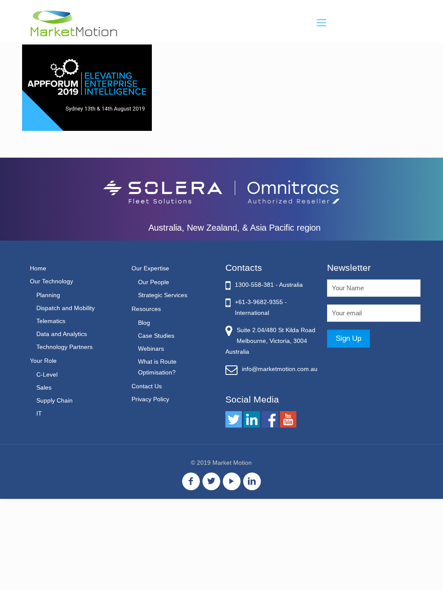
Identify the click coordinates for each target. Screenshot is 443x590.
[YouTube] (232, 481)
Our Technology (51, 281)
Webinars (151, 348)
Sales (43, 387)
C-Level (47, 374)
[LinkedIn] (252, 481)
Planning (48, 295)
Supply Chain (54, 400)
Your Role (43, 360)
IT (39, 413)
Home (38, 268)
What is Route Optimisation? (157, 367)
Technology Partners (64, 346)
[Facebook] (191, 481)
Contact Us (147, 386)
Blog (144, 322)
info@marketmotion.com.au (280, 368)
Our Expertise (150, 268)
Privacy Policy (150, 399)
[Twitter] (211, 481)
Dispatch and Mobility (65, 308)
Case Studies (156, 335)
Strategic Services (162, 295)
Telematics (50, 320)
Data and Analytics (61, 333)
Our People (153, 282)
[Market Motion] (74, 22)
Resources (146, 308)
